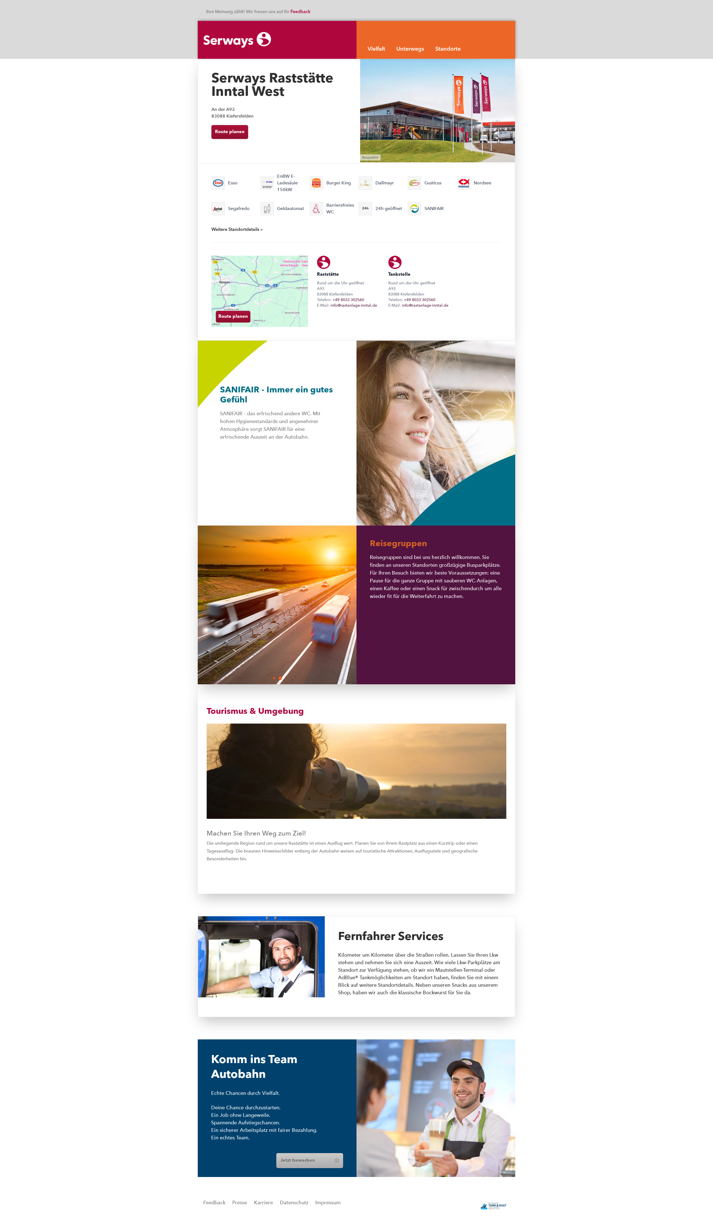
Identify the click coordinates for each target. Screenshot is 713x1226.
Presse (239, 1203)
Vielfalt (376, 49)
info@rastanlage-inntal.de (354, 305)
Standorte (448, 49)
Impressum (328, 1203)
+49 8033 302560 (348, 299)
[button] (274, 678)
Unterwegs (410, 49)
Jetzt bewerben (297, 1160)
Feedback (301, 12)
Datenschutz (294, 1203)
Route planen (230, 132)
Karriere (263, 1203)
